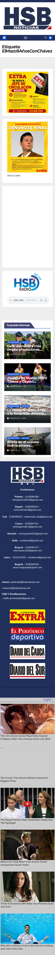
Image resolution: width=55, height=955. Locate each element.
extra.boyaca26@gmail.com (27, 550)
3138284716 (31, 523)
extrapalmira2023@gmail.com (27, 500)
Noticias (25, 342)
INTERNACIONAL (13, 342)
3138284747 (32, 547)
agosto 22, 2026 (18, 354)
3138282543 (31, 507)
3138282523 (15, 517)
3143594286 (31, 497)
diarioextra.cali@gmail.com (38, 517)
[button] (46, 37)
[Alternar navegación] (25, 38)
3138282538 (31, 564)
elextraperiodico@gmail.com (27, 527)
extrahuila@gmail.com (31, 540)
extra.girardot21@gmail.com (33, 533)
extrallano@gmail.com (39, 557)
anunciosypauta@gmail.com (27, 567)
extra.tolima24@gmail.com (27, 510)
